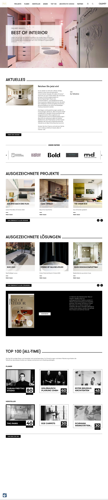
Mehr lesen (9, 214)
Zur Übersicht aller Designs (18, 220)
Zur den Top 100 (13, 436)
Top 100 (53, 4)
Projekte (17, 4)
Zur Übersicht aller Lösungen (19, 285)
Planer (26, 4)
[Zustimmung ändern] (4, 495)
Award (45, 4)
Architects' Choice (66, 4)
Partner (80, 4)
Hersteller (36, 4)
